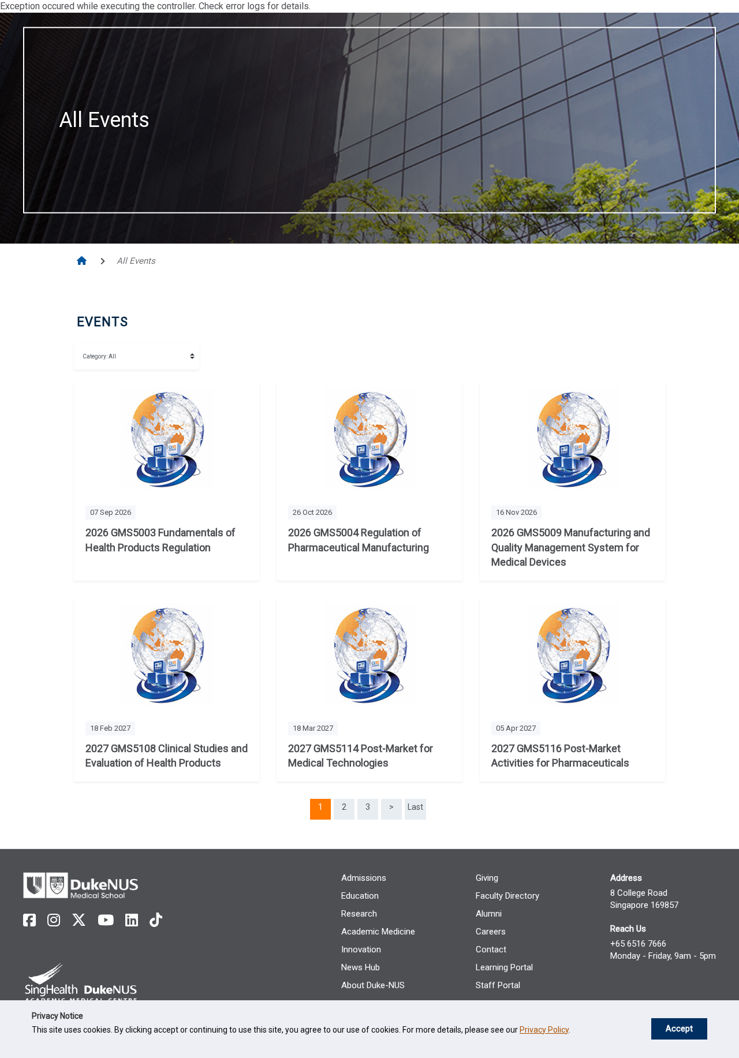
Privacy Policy (544, 1029)
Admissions (363, 878)
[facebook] (29, 920)
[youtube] (106, 920)
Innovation (361, 949)
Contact (491, 949)
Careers (491, 931)
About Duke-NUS (373, 985)
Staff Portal (498, 985)
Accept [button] (679, 1029)
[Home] (83, 261)
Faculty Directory (507, 896)
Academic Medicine (378, 931)
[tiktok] (156, 920)
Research (359, 914)
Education (360, 896)
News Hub (360, 967)
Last (415, 807)
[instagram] (53, 920)
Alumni (489, 914)
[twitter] (79, 920)
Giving (487, 878)
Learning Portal (504, 967)
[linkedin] (131, 920)
